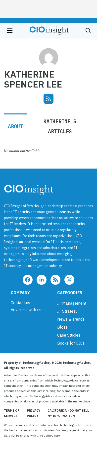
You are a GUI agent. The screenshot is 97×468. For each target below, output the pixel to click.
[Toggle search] (88, 30)
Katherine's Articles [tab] (60, 126)
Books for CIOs (71, 343)
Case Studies (68, 335)
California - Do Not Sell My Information (68, 413)
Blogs (62, 327)
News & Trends (71, 319)
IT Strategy (67, 311)
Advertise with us (26, 310)
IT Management (71, 303)
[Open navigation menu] (9, 30)
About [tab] (15, 126)
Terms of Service (11, 413)
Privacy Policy (33, 413)
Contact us (20, 303)
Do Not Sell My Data (75, 435)
